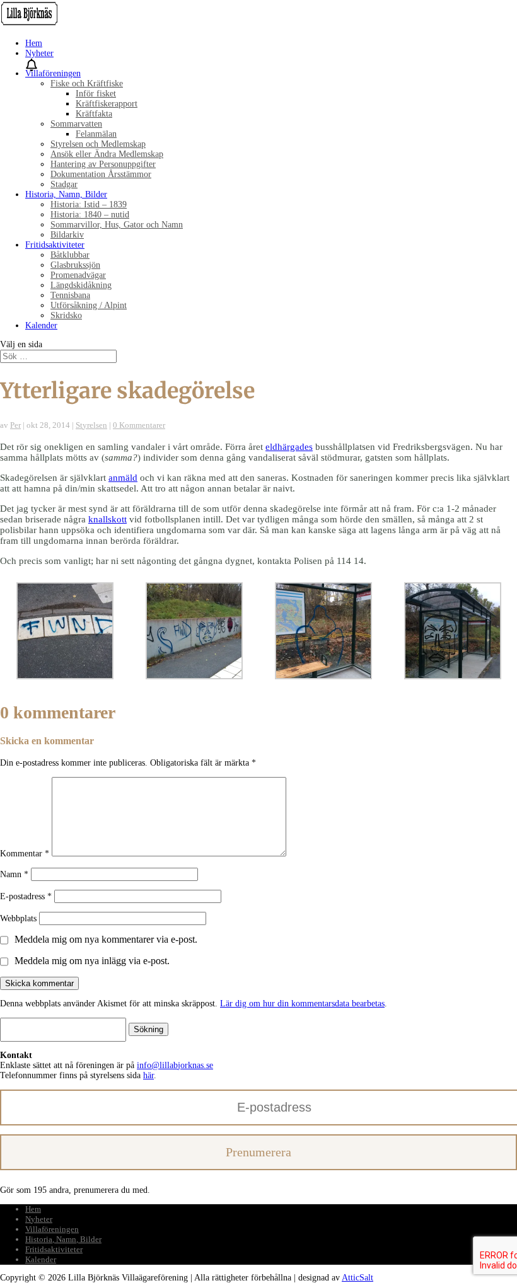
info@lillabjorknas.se (175, 1065)
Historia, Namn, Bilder (66, 194)
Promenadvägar (78, 275)
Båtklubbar (70, 255)
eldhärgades (289, 447)
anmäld (122, 478)
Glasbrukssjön (75, 265)
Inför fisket (96, 93)
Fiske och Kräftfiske (86, 83)
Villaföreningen (53, 73)
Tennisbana (70, 295)
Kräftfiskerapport (106, 103)
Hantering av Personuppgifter (103, 164)
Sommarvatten (76, 124)
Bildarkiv (67, 234)
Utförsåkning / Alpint (88, 305)
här (148, 1075)
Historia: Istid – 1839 (88, 204)
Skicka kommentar (39, 983)
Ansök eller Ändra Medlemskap (106, 154)
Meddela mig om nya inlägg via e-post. (92, 960)
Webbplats (18, 918)
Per (15, 425)
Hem (33, 43)
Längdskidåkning (81, 285)
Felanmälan (96, 134)
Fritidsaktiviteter (54, 245)
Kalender (41, 325)
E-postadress (26, 896)
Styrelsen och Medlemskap (98, 144)
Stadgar (64, 184)
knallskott (107, 519)
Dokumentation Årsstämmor (100, 174)
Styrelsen (91, 425)
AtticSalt (357, 1277)
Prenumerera (258, 1152)
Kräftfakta (94, 113)
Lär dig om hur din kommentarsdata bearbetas (302, 1003)
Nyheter (39, 53)
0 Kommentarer (139, 425)
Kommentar (24, 853)
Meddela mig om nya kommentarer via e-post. (106, 939)
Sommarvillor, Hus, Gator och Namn (116, 224)
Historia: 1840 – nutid (89, 214)
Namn (14, 874)
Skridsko (66, 315)
